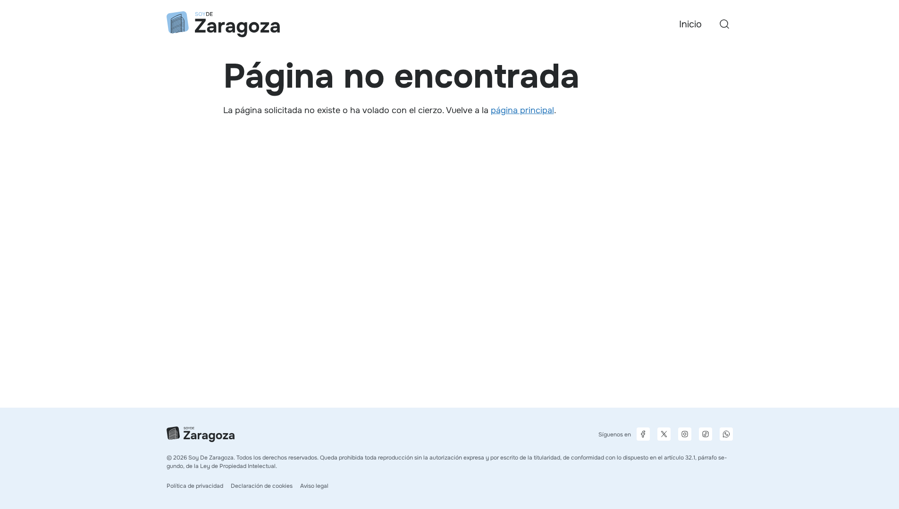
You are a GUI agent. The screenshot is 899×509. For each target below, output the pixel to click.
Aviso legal (314, 486)
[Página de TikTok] (705, 434)
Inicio (690, 24)
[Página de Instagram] (684, 434)
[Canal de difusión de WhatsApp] (726, 434)
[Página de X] (664, 434)
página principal (522, 110)
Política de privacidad (195, 486)
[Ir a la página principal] (223, 24)
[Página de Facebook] (643, 434)
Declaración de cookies (262, 486)
